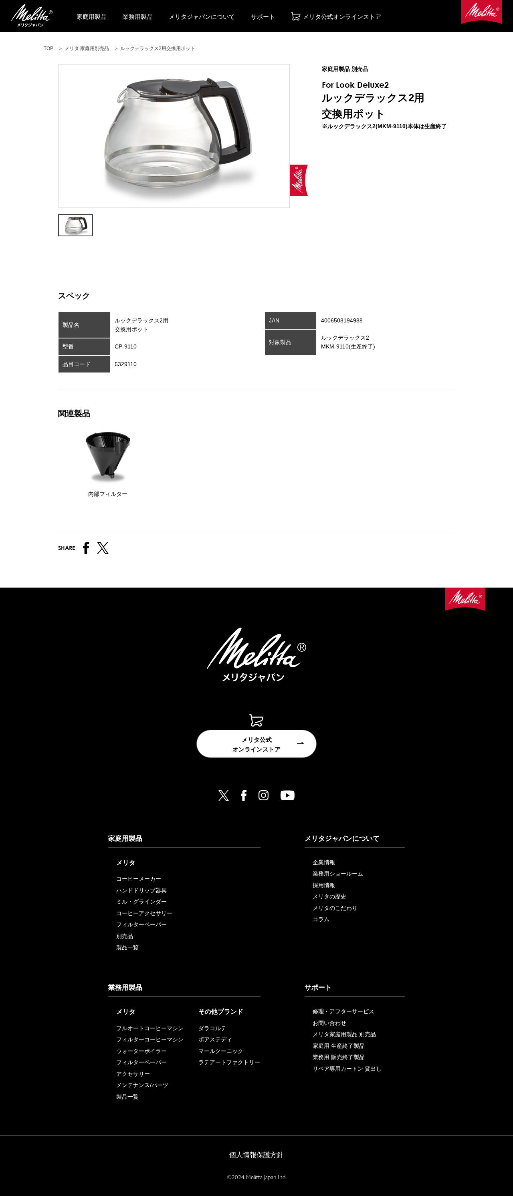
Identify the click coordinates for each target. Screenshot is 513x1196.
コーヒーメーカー (138, 879)
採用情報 (324, 885)
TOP (48, 48)
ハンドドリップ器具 (141, 890)
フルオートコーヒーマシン (150, 1028)
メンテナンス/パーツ (142, 1085)
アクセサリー (133, 1074)
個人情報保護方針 (256, 1155)
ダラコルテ (212, 1028)
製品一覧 (127, 947)
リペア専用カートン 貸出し (347, 1068)
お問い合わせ (329, 1023)
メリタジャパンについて (202, 16)
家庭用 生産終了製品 (339, 1046)
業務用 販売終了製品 (339, 1057)
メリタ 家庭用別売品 (87, 48)
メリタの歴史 (329, 896)
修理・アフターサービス (343, 1011)
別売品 (124, 936)
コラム (321, 919)
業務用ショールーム (338, 873)
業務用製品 (138, 16)
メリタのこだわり (335, 908)
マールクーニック (220, 1051)
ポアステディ (215, 1039)
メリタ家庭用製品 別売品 (344, 1034)
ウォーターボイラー (141, 1051)
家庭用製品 (92, 16)
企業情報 (324, 862)
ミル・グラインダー (141, 901)
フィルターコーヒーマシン (150, 1039)
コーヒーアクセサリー (144, 913)
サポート (263, 16)
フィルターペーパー (141, 924)
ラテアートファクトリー (229, 1062)
